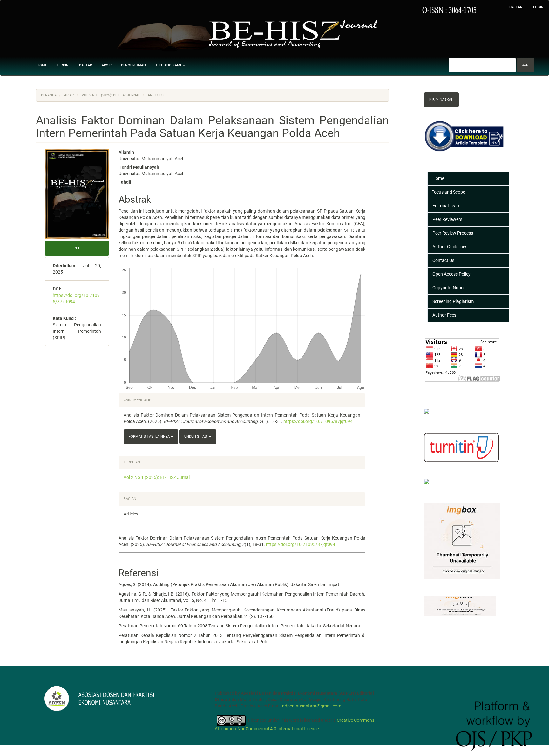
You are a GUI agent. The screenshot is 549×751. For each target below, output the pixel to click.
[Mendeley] (437, 412)
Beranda (49, 95)
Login (538, 7)
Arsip (107, 65)
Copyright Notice (448, 287)
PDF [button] (77, 248)
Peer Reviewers (447, 219)
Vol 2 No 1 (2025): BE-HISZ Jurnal (111, 95)
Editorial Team (446, 205)
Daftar (515, 7)
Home (42, 65)
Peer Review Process (452, 233)
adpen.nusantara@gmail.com (311, 705)
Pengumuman (133, 65)
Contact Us (443, 260)
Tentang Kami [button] (168, 65)
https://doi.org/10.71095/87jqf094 (318, 421)
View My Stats (440, 388)
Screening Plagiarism (453, 301)
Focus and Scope (448, 192)
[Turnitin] (461, 447)
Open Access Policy (451, 274)
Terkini (63, 65)
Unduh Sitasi (196, 436)
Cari (525, 65)
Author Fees (444, 314)
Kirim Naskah (441, 100)
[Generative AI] (441, 482)
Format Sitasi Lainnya (150, 436)
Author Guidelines (449, 246)
